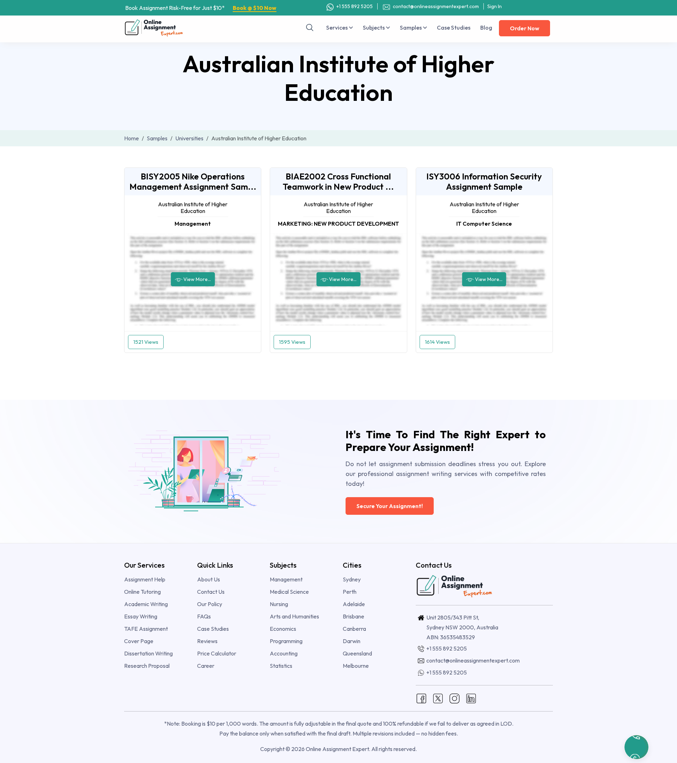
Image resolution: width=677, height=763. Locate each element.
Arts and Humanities (294, 616)
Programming (286, 641)
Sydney (352, 579)
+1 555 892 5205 (354, 6)
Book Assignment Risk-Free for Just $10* (200, 7)
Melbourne (356, 665)
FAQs (204, 616)
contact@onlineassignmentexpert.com (435, 6)
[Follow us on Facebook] (421, 697)
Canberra (354, 628)
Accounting (284, 653)
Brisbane (353, 616)
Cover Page (138, 641)
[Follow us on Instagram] (454, 697)
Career (205, 665)
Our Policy (209, 604)
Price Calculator (216, 653)
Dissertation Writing (148, 653)
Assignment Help (144, 579)
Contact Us (211, 591)
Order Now (524, 28)
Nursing (279, 604)
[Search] (310, 27)
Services (337, 27)
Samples (411, 27)
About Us (208, 579)
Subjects (374, 27)
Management (286, 579)
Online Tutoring (142, 591)
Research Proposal (147, 665)
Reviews (207, 641)
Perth (349, 591)
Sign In (494, 6)
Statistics (281, 665)
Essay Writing (140, 616)
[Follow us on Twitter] (438, 697)
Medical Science (289, 591)
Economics (283, 628)
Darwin (351, 641)
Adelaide (354, 604)
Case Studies (453, 27)
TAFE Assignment (146, 628)
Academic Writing (146, 604)
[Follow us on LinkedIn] (471, 697)
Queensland (357, 653)
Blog (486, 27)
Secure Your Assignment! (389, 505)
